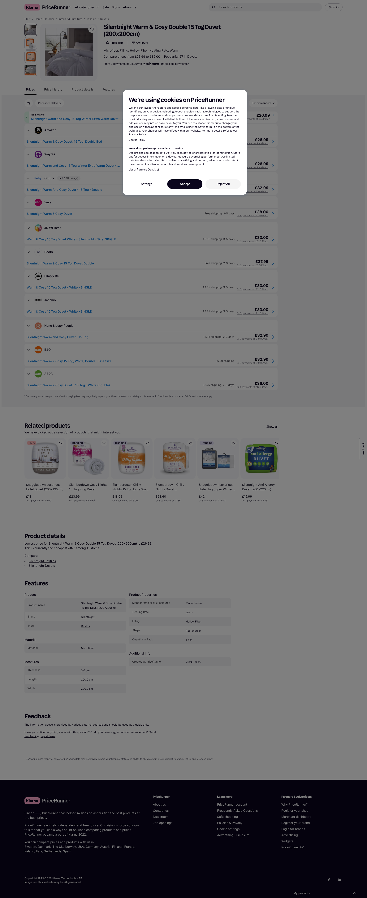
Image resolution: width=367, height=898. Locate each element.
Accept (185, 184)
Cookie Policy (137, 139)
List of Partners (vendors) (144, 169)
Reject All (223, 184)
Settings (146, 184)
